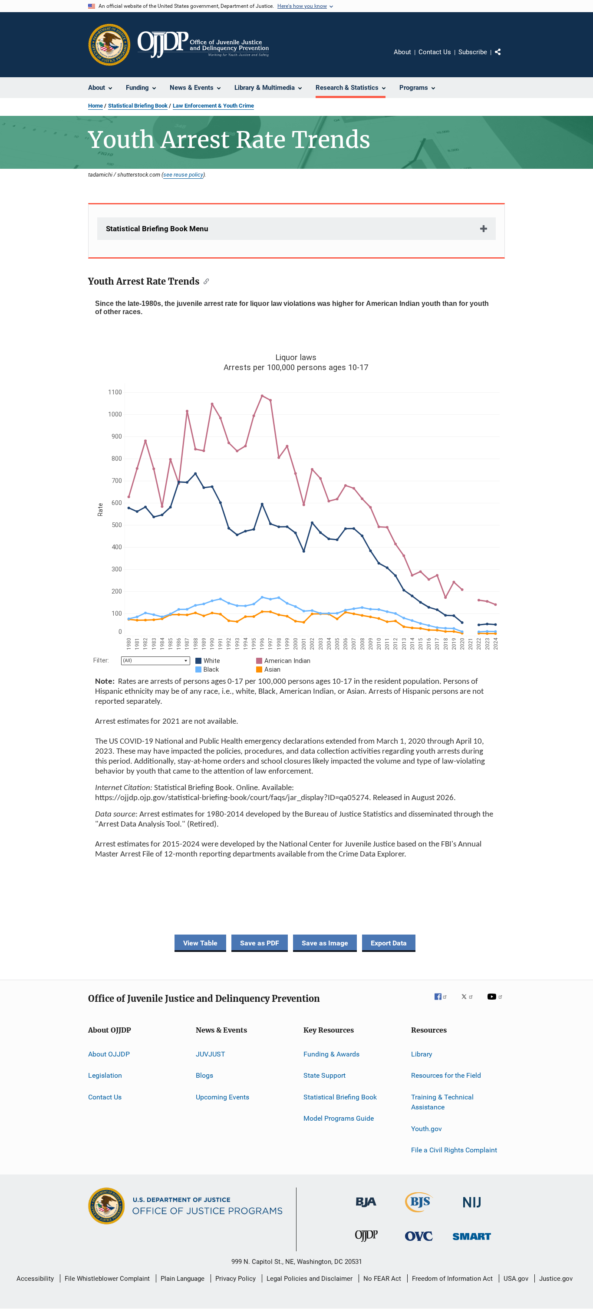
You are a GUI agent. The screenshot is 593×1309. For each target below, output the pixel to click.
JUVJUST (210, 1054)
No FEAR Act (382, 1279)
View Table (200, 943)
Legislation (105, 1075)
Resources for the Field (446, 1075)
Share (505, 58)
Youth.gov (426, 1129)
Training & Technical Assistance (442, 1101)
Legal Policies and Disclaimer (310, 1279)
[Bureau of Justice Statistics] (419, 1214)
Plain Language (182, 1279)
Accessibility (35, 1279)
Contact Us (434, 52)
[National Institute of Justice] (472, 1209)
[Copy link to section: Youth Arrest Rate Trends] (204, 280)
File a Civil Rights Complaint (454, 1150)
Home (95, 105)
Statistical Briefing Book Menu (157, 228)
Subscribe (472, 52)
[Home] (203, 45)
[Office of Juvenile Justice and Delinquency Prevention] (366, 1243)
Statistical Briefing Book (138, 105)
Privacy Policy (235, 1279)
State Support (324, 1075)
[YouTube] (496, 1002)
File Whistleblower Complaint (107, 1279)
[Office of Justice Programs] (109, 44)
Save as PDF (259, 943)
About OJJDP (109, 1054)
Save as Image (325, 943)
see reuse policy (183, 174)
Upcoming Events (222, 1096)
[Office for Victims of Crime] (419, 1242)
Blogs (204, 1075)
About (402, 52)
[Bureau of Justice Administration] (366, 1208)
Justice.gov (556, 1279)
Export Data (389, 943)
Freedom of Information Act (452, 1279)
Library (421, 1054)
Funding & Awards (331, 1054)
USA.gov (516, 1279)
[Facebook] (444, 1002)
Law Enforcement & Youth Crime (213, 105)
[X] (470, 1002)
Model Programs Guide (338, 1118)
